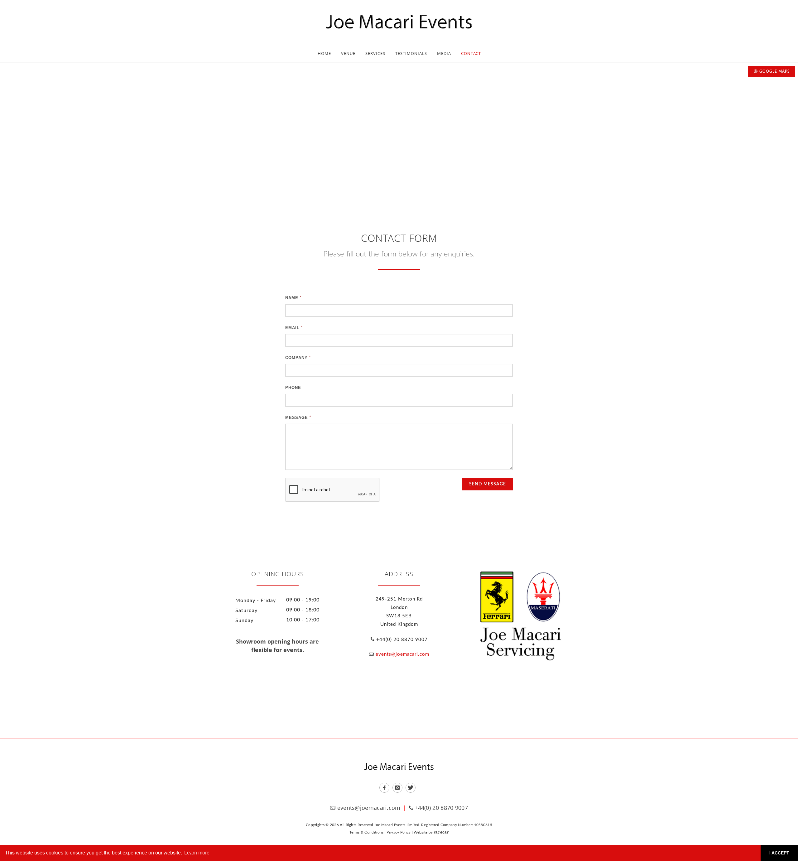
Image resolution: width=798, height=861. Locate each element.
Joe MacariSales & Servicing (521, 616)
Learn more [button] (196, 852)
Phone (293, 387)
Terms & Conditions (366, 832)
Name (291, 297)
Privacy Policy (399, 832)
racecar (441, 832)
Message (296, 417)
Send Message (487, 484)
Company (296, 357)
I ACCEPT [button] (779, 852)
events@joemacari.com (402, 654)
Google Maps (774, 71)
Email (292, 327)
